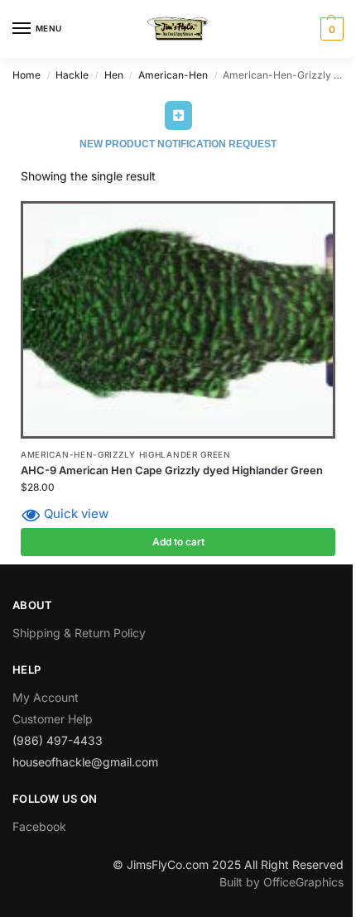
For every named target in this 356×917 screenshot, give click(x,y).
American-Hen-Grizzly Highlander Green (126, 454)
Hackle (72, 75)
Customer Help (52, 719)
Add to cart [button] (178, 541)
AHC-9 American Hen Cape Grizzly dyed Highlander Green (172, 470)
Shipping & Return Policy (79, 633)
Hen (113, 75)
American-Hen (173, 75)
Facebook (39, 826)
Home (26, 75)
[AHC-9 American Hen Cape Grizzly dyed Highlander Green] (178, 320)
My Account (45, 697)
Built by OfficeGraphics (281, 882)
